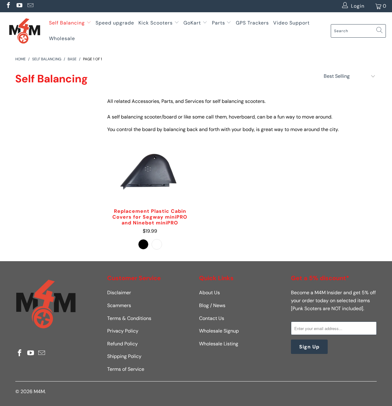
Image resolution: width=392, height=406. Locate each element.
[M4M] (24, 31)
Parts (218, 23)
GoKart (192, 23)
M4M (39, 391)
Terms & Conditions (129, 318)
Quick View (150, 185)
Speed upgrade (115, 23)
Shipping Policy (124, 356)
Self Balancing (67, 23)
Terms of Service (125, 369)
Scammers (119, 305)
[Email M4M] (30, 6)
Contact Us (211, 318)
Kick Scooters (155, 23)
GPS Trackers (252, 23)
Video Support (291, 23)
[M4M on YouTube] (19, 6)
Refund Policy (122, 343)
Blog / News (212, 305)
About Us (209, 292)
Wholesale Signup (219, 331)
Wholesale (62, 38)
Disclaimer (119, 292)
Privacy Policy (122, 331)
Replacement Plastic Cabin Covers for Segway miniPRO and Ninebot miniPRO (150, 171)
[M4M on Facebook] (8, 6)
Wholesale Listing (218, 343)
